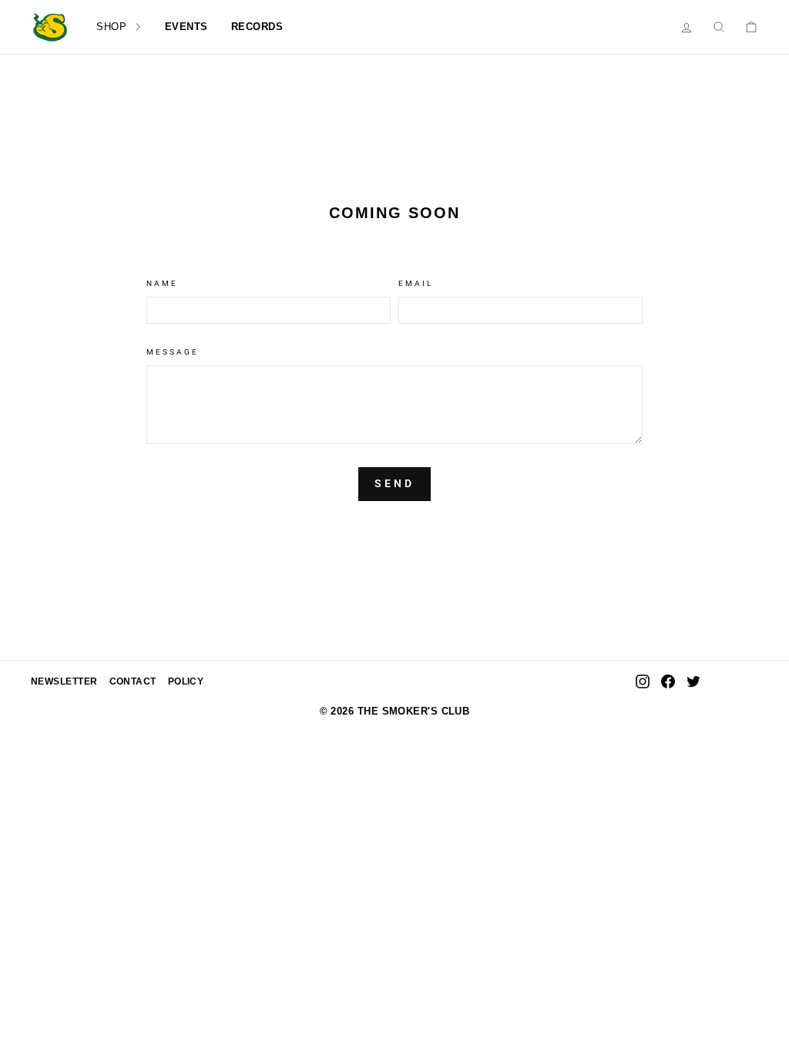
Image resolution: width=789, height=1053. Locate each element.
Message (172, 352)
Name (162, 283)
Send (394, 483)
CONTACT (132, 681)
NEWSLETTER (64, 681)
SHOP (113, 26)
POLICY (186, 681)
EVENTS (186, 26)
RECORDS (257, 26)
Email (415, 283)
